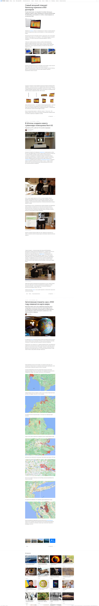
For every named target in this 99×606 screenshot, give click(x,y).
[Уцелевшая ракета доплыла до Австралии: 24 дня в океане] (31, 561)
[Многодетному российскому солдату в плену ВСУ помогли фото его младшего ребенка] (43, 561)
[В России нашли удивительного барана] (43, 573)
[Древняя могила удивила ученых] (68, 561)
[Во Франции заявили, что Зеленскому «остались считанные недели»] (31, 586)
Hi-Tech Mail (33, 121)
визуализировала (50, 520)
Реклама (7, 605)
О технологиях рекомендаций (86, 605)
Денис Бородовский (30, 129)
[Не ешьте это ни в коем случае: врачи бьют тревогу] (43, 586)
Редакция (72, 605)
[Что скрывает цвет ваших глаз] (31, 573)
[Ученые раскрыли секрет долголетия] (68, 586)
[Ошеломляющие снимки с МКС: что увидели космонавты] (55, 586)
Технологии (37, 121)
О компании (3, 605)
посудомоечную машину (45, 159)
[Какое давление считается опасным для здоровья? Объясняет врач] (31, 598)
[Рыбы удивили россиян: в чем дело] (68, 598)
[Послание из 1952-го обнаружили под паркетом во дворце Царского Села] (68, 573)
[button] (33, 23)
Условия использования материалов (78, 605)
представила (42, 152)
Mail (1, 605)
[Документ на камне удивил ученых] (55, 598)
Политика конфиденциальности (94, 605)
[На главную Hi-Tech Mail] (3, 1)
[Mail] (1, 1)
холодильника (27, 159)
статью (33, 289)
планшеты (31, 30)
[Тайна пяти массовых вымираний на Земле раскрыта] (55, 561)
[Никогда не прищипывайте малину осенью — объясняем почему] (43, 598)
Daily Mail (32, 339)
